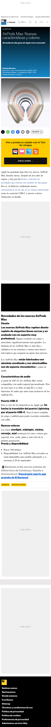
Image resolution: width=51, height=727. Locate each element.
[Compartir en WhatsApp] (8, 132)
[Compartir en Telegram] (13, 132)
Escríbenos (7, 700)
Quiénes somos (9, 688)
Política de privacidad (13, 712)
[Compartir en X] (3, 132)
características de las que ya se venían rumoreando (25, 189)
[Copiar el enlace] (28, 132)
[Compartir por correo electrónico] (23, 132)
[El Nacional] (26, 683)
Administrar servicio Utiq (14, 723)
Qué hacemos (8, 692)
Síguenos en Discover (10, 17)
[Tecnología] (3, 22)
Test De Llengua (27, 17)
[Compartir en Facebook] (18, 132)
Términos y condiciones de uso (17, 708)
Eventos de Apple (19, 484)
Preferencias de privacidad (15, 720)
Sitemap (6, 704)
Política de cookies (11, 716)
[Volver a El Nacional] (22, 22)
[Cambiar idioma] (41, 22)
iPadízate (5, 484)
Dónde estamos (9, 696)
